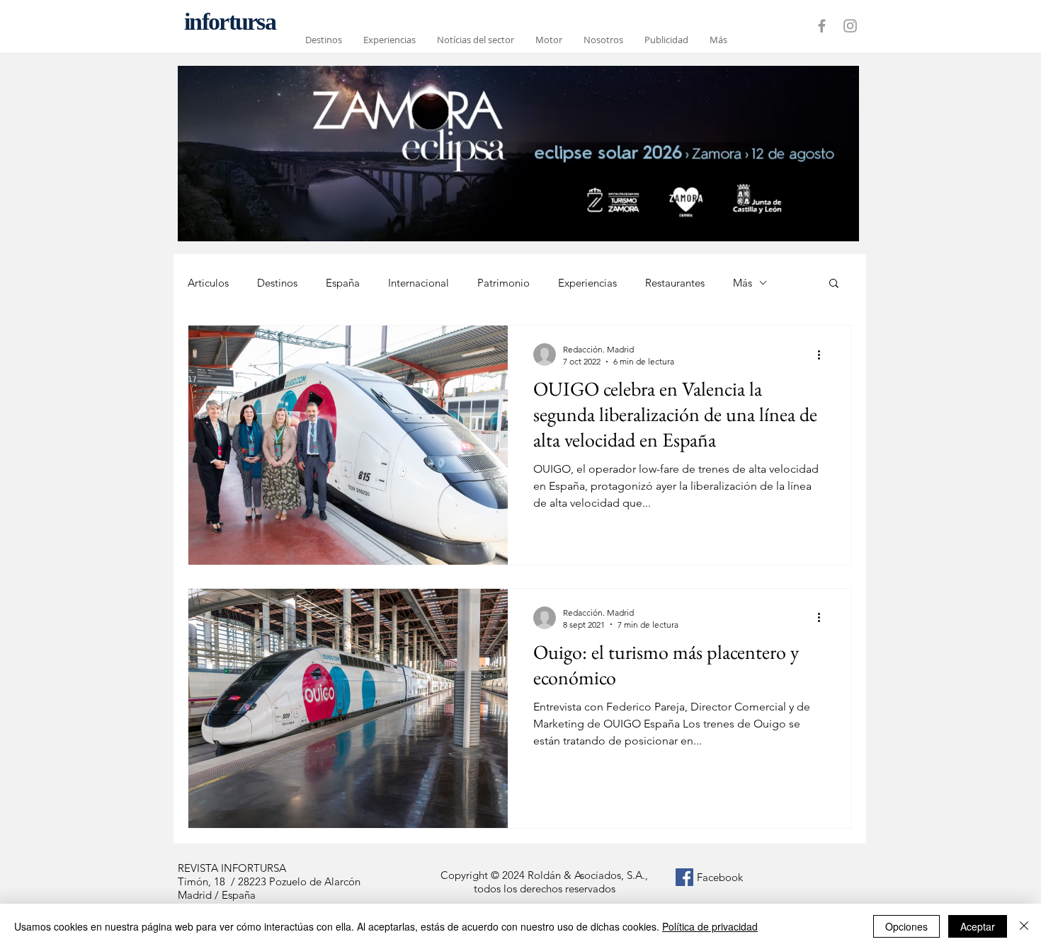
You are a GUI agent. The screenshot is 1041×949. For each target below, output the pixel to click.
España (343, 282)
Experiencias (587, 282)
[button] (834, 284)
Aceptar (977, 926)
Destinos (277, 282)
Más (742, 282)
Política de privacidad (710, 926)
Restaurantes (675, 282)
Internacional (418, 282)
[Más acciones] (823, 354)
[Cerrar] (1024, 926)
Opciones (906, 926)
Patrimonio (503, 282)
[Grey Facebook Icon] (822, 26)
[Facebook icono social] (684, 877)
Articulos (208, 282)
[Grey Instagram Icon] (850, 26)
